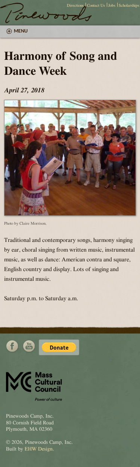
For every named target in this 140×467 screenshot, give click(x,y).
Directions (75, 5)
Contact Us (96, 5)
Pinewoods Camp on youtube (28, 346)
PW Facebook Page (12, 346)
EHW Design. (39, 449)
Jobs (111, 5)
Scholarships (129, 5)
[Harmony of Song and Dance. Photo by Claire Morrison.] (70, 214)
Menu (21, 31)
